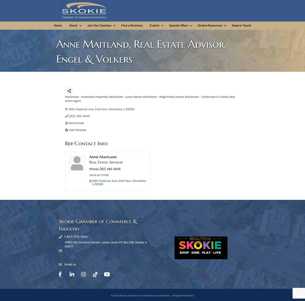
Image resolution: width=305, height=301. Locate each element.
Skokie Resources (210, 25)
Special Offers (178, 25)
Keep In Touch (241, 25)
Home (58, 25)
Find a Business (132, 25)
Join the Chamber (99, 25)
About (73, 25)
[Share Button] (69, 91)
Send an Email (99, 175)
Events (154, 25)
